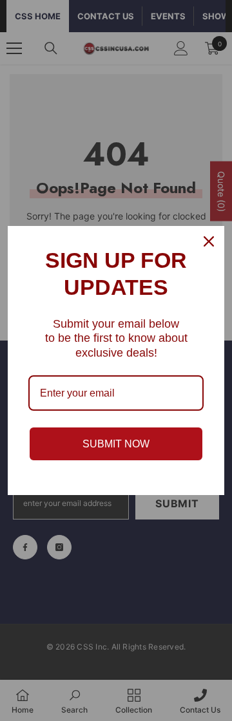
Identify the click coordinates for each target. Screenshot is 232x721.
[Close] (208, 241)
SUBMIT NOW (116, 443)
